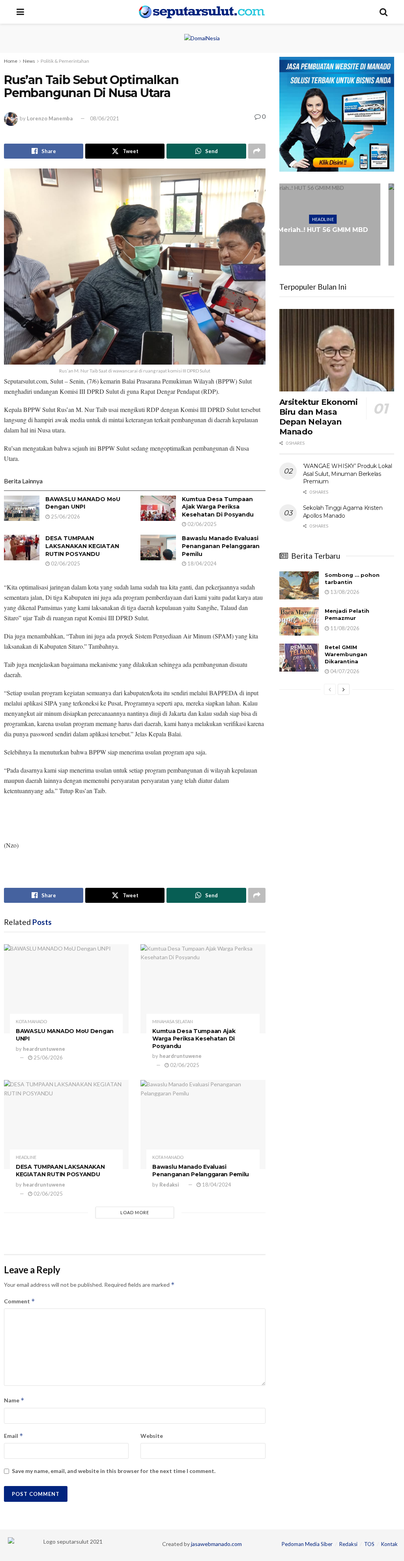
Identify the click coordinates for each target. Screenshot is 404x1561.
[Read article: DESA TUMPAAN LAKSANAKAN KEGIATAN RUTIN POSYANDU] (21, 547)
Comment (19, 1301)
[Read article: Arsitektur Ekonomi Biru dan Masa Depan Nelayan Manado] (336, 350)
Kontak (389, 1544)
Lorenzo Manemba (50, 118)
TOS (369, 1544)
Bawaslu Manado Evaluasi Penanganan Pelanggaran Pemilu (221, 546)
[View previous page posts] (330, 689)
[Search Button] (383, 12)
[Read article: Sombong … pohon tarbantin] (299, 585)
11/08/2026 (344, 628)
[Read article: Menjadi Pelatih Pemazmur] (299, 621)
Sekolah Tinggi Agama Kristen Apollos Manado (343, 511)
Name (14, 1400)
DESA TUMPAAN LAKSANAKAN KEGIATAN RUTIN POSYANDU (82, 546)
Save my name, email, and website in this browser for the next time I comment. (113, 1470)
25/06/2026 (65, 516)
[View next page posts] (344, 689)
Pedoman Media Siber (307, 1544)
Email (13, 1435)
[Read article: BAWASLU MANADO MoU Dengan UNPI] (21, 508)
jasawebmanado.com (216, 1543)
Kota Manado (31, 1021)
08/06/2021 (104, 118)
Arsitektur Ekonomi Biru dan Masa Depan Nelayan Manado (318, 416)
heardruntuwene (44, 1049)
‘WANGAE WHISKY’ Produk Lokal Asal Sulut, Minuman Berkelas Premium (347, 473)
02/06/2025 (201, 524)
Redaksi (169, 1184)
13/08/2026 (344, 592)
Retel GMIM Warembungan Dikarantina (346, 654)
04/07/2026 (344, 671)
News (29, 61)
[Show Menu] (20, 12)
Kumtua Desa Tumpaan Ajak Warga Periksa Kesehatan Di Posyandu (218, 507)
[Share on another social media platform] (257, 151)
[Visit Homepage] (201, 12)
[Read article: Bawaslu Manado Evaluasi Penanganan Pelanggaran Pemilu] (158, 547)
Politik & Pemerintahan (65, 61)
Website (151, 1435)
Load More (134, 1212)
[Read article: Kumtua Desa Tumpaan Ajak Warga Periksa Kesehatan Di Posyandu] (158, 508)
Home (10, 61)
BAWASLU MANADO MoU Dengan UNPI (82, 503)
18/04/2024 (201, 563)
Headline (26, 1157)
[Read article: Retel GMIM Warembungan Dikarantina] (299, 658)
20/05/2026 (338, 249)
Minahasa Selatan (172, 1021)
